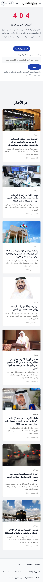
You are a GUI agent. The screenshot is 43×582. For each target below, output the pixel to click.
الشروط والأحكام (34, 571)
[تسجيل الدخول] (3, 3)
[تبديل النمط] (17, 3)
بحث (34, 67)
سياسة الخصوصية (33, 564)
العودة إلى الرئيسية (21, 49)
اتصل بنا (6, 571)
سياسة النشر (18, 571)
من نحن (19, 564)
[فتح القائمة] (40, 3)
